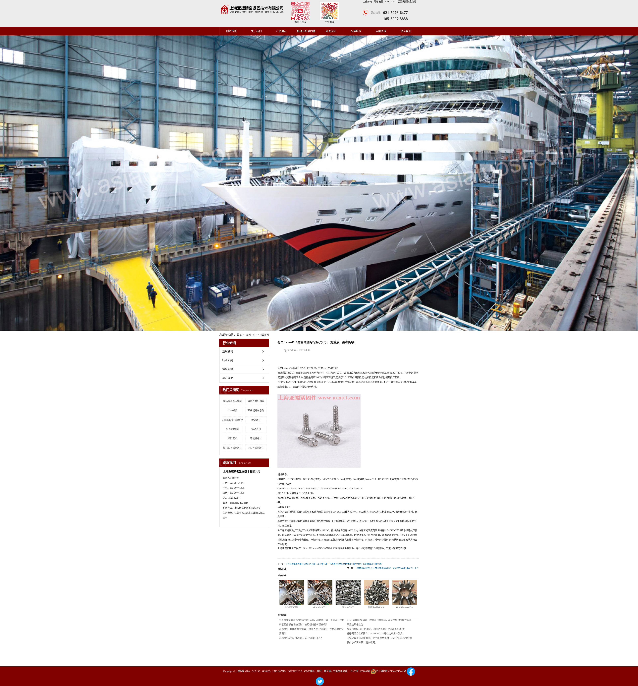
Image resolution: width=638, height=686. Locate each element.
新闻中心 (251, 334)
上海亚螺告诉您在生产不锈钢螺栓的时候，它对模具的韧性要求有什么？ (387, 568)
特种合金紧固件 (306, 31)
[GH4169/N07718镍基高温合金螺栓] (291, 592)
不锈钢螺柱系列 (256, 410)
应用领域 (380, 31)
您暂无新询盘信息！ (408, 1)
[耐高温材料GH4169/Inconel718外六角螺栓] (376, 592)
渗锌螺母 (256, 420)
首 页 (239, 334)
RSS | (388, 1)
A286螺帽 (232, 410)
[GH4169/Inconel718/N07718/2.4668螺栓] (404, 592)
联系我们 (405, 31)
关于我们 (256, 31)
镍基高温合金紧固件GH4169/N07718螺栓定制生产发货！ (376, 633)
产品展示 (281, 31)
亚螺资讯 (227, 351)
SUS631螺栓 (232, 429)
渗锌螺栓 (232, 438)
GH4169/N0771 (291, 607)
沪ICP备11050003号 (360, 671)
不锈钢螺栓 (256, 438)
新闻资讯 (331, 31)
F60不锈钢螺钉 (256, 448)
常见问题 (227, 369)
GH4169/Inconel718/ (404, 607)
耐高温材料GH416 (376, 607)
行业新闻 (264, 334)
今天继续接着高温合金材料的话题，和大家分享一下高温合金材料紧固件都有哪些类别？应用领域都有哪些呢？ (334, 564)
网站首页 (231, 31)
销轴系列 (256, 429)
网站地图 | (379, 1)
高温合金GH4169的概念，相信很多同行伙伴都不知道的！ (376, 629)
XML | (394, 1)
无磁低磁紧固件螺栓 (232, 420)
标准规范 (356, 31)
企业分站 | (368, 1)
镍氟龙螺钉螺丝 (256, 401)
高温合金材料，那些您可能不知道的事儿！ (301, 638)
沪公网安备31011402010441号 (391, 671)
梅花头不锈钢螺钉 (232, 448)
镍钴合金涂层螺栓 (232, 401)
